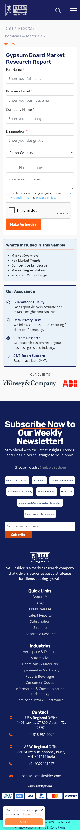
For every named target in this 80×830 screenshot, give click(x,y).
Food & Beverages (40, 676)
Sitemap (40, 627)
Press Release (40, 609)
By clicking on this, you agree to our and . (40, 195)
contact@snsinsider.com (41, 776)
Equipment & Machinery (40, 670)
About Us (40, 596)
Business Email (19, 91)
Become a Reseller (40, 633)
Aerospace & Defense (40, 651)
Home (8, 28)
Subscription (40, 621)
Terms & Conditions (51, 827)
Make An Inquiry (23, 224)
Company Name (20, 109)
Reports (25, 28)
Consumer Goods (40, 682)
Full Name (15, 69)
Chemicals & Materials (23, 36)
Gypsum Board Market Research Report (35, 58)
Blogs (40, 603)
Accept (24, 821)
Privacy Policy (45, 198)
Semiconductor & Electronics (40, 700)
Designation (17, 131)
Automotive (40, 658)
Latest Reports (40, 615)
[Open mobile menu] (73, 8)
